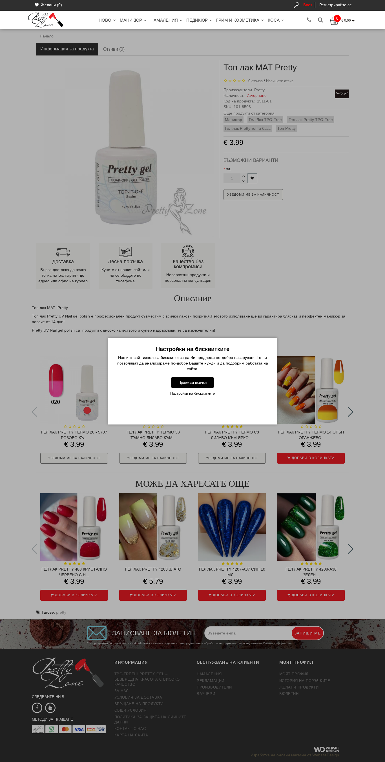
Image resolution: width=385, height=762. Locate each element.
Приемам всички (192, 382)
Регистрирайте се (335, 5)
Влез (307, 5)
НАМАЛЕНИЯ (164, 20)
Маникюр (131, 20)
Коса (274, 20)
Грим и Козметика (237, 20)
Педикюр (197, 20)
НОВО (105, 20)
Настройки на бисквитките (192, 393)
